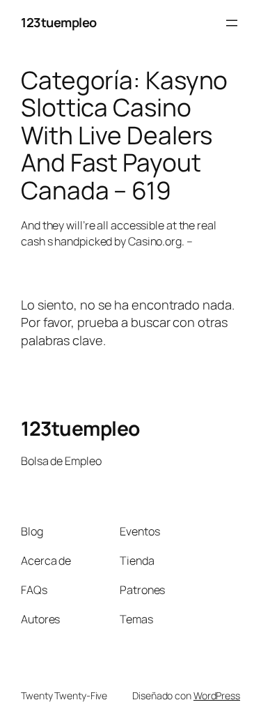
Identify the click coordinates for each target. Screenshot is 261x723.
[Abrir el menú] (231, 23)
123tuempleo (59, 22)
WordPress (216, 695)
